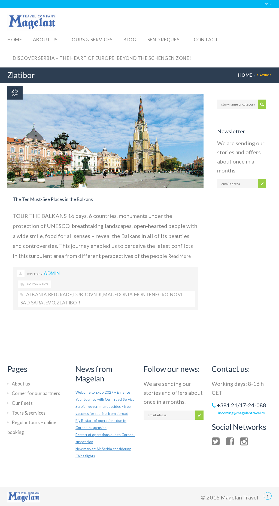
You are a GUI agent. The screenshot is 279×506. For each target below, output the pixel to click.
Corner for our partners (36, 393)
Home (14, 39)
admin (52, 273)
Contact (206, 39)
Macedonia (118, 294)
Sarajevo (43, 303)
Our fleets (22, 403)
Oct (14, 95)
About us (45, 39)
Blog (130, 39)
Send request (165, 39)
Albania (36, 294)
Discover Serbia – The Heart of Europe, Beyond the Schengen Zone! (102, 58)
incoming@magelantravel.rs (241, 413)
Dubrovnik (87, 294)
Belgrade (60, 294)
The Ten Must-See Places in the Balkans (53, 199)
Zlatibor (68, 303)
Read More (179, 256)
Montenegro (151, 294)
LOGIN (267, 4)
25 (15, 90)
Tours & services (90, 39)
